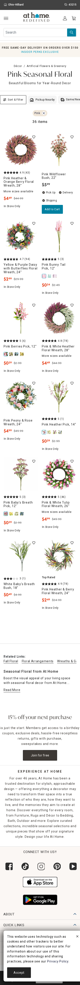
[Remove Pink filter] (44, 113)
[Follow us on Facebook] (8, 866)
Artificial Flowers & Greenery (46, 66)
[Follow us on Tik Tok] (24, 866)
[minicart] (73, 18)
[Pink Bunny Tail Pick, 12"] (44, 276)
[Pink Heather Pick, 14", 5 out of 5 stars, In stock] (59, 396)
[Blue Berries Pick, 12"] (17, 354)
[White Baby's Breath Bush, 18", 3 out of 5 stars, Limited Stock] (21, 555)
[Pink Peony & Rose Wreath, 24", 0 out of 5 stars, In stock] (21, 396)
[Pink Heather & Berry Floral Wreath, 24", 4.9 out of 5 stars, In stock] (59, 555)
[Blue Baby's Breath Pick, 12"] (22, 514)
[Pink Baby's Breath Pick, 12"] (6, 514)
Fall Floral (11, 661)
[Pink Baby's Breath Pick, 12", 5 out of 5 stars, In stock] (21, 474)
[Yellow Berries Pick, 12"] (22, 354)
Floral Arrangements (38, 661)
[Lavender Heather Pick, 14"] (55, 432)
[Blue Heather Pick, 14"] (60, 432)
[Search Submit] (71, 32)
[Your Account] (65, 18)
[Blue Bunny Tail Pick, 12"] (49, 276)
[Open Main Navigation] (6, 18)
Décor (18, 66)
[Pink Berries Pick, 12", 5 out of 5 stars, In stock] (21, 318)
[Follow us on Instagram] (40, 866)
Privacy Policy (57, 961)
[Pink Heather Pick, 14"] (44, 432)
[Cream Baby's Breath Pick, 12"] (17, 514)
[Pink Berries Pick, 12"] (6, 354)
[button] (36, 17)
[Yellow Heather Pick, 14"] (49, 432)
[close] (77, 937)
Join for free (40, 755)
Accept (19, 972)
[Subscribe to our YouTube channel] (72, 866)
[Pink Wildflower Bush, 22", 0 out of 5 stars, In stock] (59, 150)
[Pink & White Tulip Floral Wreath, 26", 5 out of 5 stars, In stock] (59, 474)
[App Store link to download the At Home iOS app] (40, 881)
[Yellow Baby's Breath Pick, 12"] (11, 514)
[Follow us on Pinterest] (56, 866)
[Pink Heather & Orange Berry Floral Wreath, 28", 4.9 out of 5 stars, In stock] (21, 150)
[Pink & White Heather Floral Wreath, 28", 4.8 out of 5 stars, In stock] (59, 318)
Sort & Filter (15, 99)
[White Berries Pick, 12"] (11, 354)
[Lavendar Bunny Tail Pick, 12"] (55, 276)
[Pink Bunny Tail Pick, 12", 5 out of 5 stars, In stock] (59, 236)
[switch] (33, 137)
